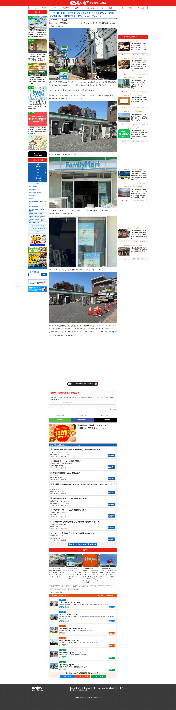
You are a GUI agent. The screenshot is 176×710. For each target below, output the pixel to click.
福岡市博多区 (32, 189)
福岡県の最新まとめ (34, 186)
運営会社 (80, 688)
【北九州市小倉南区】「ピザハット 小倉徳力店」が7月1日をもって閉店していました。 (139, 250)
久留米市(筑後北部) (34, 223)
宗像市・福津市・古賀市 (35, 214)
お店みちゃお (91, 8)
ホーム (73, 688)
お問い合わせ (115, 688)
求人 (55, 8)
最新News (45, 8)
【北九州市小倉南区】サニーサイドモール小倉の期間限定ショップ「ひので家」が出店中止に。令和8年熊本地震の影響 (139, 234)
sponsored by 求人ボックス (77, 445)
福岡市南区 (32, 198)
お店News (78, 8)
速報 (130, 8)
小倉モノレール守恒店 (72, 589)
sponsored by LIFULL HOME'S (105, 595)
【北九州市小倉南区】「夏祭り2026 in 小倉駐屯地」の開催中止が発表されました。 (139, 99)
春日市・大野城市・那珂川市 (37, 217)
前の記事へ (61, 415)
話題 (110, 8)
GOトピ (34, 8)
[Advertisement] (133, 22)
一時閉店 (63, 589)
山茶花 (62, 592)
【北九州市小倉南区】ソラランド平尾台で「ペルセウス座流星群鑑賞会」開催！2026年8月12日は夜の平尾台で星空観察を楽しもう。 (139, 175)
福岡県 (65, 20)
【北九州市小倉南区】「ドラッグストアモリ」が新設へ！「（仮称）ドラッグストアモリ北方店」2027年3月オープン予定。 (139, 84)
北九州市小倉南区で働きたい (59, 445)
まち (102, 8)
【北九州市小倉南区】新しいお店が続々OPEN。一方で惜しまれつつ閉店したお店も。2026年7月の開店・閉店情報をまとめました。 (139, 134)
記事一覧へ (82, 415)
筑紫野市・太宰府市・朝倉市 (37, 220)
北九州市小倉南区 (98, 3)
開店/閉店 (66, 8)
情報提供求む (89, 688)
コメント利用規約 (112, 409)
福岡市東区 (32, 195)
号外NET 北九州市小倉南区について (81, 690)
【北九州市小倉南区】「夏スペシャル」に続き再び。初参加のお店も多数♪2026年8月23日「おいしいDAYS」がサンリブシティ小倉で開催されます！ (37, 104)
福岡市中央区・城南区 (35, 192)
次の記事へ (104, 415)
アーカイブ (141, 8)
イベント (120, 8)
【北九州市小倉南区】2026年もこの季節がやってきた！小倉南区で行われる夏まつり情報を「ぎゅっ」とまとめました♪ (139, 47)
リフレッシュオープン (54, 589)
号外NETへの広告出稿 (102, 688)
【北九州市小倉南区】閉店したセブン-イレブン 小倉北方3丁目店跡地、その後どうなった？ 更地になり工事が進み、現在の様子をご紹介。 (139, 193)
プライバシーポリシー (127, 688)
